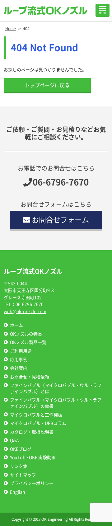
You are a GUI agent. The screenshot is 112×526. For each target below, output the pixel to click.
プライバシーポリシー (32, 483)
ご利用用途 (21, 351)
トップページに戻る (47, 85)
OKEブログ (20, 449)
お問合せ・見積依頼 (29, 377)
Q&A (14, 440)
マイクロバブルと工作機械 (36, 415)
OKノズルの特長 (26, 334)
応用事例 (18, 359)
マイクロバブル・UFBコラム (38, 423)
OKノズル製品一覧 (28, 342)
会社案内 (18, 368)
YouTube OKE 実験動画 (33, 457)
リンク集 (18, 466)
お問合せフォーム (60, 219)
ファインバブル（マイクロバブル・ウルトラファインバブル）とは (55, 388)
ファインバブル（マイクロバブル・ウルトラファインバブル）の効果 (55, 403)
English (17, 492)
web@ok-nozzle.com (25, 311)
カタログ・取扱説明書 (32, 432)
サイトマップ (23, 475)
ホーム (16, 325)
